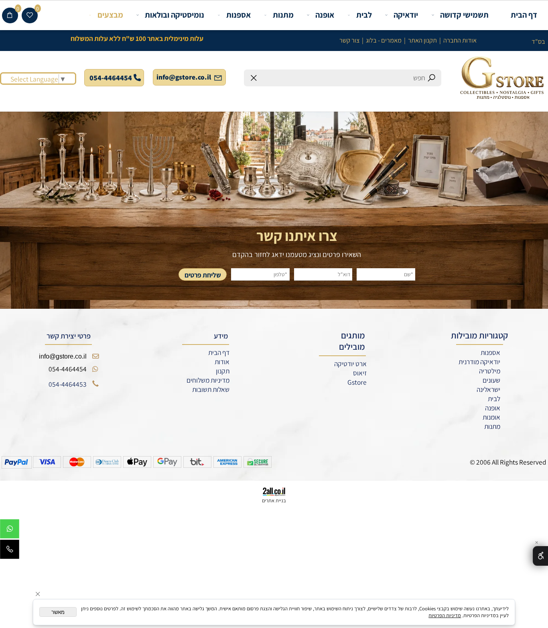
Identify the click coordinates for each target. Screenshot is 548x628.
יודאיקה (406, 15)
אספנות (238, 15)
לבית (364, 15)
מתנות (283, 15)
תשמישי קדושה (464, 15)
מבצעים (110, 15)
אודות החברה (460, 40)
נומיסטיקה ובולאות (174, 15)
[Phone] (9, 551)
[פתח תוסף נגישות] (540, 556)
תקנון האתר (422, 40)
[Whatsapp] (9, 530)
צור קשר (349, 40)
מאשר (58, 612)
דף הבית (524, 15)
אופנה (324, 15)
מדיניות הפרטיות (444, 615)
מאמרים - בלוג (384, 40)
